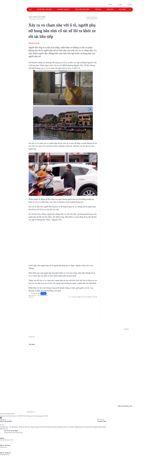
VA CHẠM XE (94, 296)
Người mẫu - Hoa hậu (44, 9)
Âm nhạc (98, 9)
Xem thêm (32, 344)
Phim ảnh (110, 9)
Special (98, 427)
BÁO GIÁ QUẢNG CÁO (125, 406)
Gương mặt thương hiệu (84, 427)
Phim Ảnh (52, 427)
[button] (91, 18)
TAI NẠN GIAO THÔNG (86, 296)
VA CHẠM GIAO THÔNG (76, 296)
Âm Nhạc (46, 427)
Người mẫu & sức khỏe (66, 427)
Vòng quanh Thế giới (38, 427)
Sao (30, 9)
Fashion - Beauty (63, 9)
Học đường (75, 427)
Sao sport (122, 9)
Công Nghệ (93, 427)
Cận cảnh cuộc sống (82, 9)
